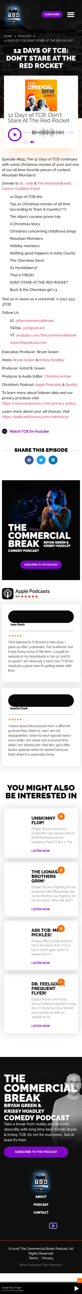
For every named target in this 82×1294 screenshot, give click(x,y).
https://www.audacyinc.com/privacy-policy (39, 403)
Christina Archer (57, 376)
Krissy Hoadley (51, 360)
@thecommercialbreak (34, 321)
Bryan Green (23, 360)
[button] (71, 14)
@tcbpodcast (32, 328)
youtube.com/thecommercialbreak (45, 335)
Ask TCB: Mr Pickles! (45, 932)
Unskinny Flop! (43, 820)
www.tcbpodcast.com (28, 342)
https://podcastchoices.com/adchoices (35, 417)
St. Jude (26, 183)
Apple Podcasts (47, 385)
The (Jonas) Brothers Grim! (45, 876)
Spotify (71, 385)
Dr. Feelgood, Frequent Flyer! (48, 988)
